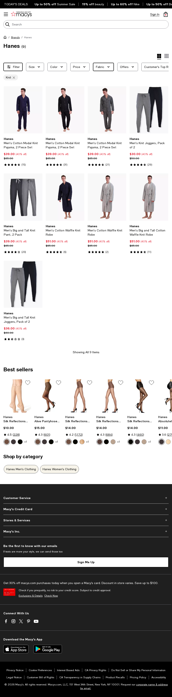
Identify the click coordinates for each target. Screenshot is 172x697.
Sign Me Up (86, 562)
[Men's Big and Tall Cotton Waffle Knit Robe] (149, 196)
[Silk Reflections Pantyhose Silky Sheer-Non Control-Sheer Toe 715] (141, 396)
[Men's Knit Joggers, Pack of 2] (149, 109)
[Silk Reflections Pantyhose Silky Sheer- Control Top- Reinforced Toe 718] (110, 396)
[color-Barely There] (6, 441)
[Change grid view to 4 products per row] (159, 56)
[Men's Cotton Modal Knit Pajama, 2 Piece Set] (23, 109)
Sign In (154, 14)
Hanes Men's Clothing (21, 469)
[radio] (6, 441)
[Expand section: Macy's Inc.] (86, 531)
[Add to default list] (27, 382)
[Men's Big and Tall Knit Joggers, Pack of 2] (23, 284)
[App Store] (16, 649)
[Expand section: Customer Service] (86, 498)
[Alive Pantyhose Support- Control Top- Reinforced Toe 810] (48, 396)
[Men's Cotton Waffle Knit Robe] (65, 196)
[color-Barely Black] (13, 441)
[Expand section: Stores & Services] (86, 520)
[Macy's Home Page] (21, 14)
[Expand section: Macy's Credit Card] (86, 509)
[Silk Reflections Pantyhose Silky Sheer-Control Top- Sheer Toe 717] (79, 396)
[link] (23, 152)
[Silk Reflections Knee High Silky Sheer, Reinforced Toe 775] (17, 396)
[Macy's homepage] (5, 38)
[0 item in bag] (166, 14)
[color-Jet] (20, 441)
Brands (15, 37)
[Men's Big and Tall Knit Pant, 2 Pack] (23, 196)
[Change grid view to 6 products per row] (166, 56)
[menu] (5, 14)
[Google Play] (48, 649)
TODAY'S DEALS (16, 4)
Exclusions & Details (31, 595)
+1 (25, 441)
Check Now (51, 595)
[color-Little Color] (82, 441)
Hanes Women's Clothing (59, 469)
